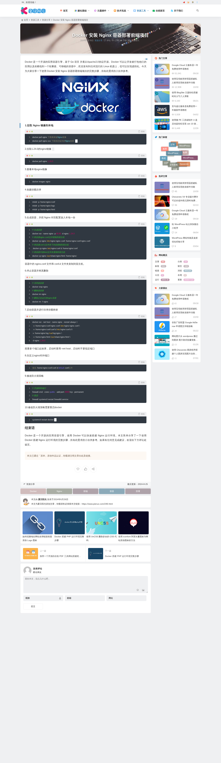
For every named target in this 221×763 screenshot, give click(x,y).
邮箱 (69, 598)
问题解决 (181, 167)
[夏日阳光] (33, 10)
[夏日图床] (188, 2)
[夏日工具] (184, 2)
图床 (174, 156)
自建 (175, 161)
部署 (138, 491)
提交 (33, 606)
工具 (170, 166)
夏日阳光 (42, 499)
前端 (85, 491)
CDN (166, 163)
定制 (172, 145)
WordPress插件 (175, 142)
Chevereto (184, 152)
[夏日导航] (193, 2)
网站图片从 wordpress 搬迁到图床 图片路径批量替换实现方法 (185, 340)
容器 (112, 491)
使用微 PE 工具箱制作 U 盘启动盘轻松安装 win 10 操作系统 (185, 124)
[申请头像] (145, 569)
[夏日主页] (197, 2)
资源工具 (35, 20)
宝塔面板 (173, 150)
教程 (164, 151)
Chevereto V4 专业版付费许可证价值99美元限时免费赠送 (185, 201)
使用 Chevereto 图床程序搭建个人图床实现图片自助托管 (185, 354)
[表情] (137, 590)
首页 (26, 20)
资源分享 (46, 20)
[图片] (143, 590)
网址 (111, 598)
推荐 (165, 155)
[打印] (121, 40)
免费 (185, 145)
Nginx (59, 491)
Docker (33, 491)
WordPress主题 (190, 159)
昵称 (28, 598)
